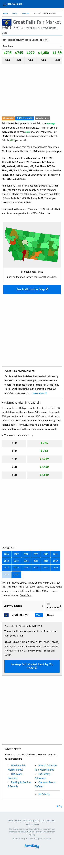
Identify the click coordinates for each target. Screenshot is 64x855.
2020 (26, 568)
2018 (6, 568)
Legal (27, 824)
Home (5, 14)
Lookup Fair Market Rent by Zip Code (32, 666)
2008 (26, 554)
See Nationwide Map (31, 289)
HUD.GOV (27, 832)
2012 (6, 561)
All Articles (44, 794)
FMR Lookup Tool (31, 821)
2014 (26, 561)
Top (60, 806)
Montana (26, 14)
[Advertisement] (32, 91)
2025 (16, 574)
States (14, 14)
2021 (36, 568)
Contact (35, 824)
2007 (16, 554)
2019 (16, 568)
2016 (45, 561)
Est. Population (52, 606)
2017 (55, 561)
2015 (36, 561)
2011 (55, 554)
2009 (36, 554)
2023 (55, 568)
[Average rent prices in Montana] (7, 615)
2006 (6, 554)
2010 (45, 554)
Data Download (48, 821)
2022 (45, 568)
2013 (16, 561)
